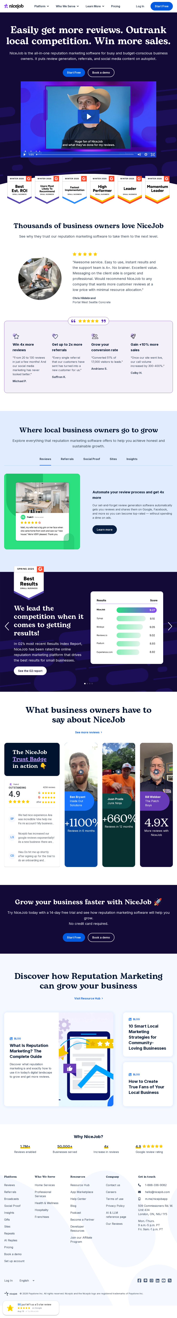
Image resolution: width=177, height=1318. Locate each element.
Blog (73, 1205)
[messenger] (145, 1280)
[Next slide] (170, 626)
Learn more (105, 529)
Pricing (8, 1247)
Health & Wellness (46, 1203)
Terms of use (114, 1199)
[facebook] (139, 1280)
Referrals (10, 1192)
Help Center (78, 1199)
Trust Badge (29, 759)
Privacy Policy (115, 1205)
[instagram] (151, 1280)
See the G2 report (31, 671)
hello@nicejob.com (157, 1192)
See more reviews (87, 732)
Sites (7, 1226)
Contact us (113, 1185)
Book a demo (101, 72)
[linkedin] (158, 1280)
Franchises (42, 1217)
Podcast (75, 1212)
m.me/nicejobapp (156, 1199)
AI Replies (10, 1240)
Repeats (9, 1233)
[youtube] (164, 1280)
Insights (9, 1212)
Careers (111, 1192)
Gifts (7, 1219)
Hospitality (41, 1210)
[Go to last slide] (7, 626)
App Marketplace (81, 1192)
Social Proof (12, 1205)
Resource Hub (80, 1185)
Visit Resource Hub (87, 998)
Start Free (162, 6)
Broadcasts (11, 1199)
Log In (140, 6)
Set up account (14, 1261)
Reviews (9, 1185)
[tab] (45, 459)
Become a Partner (82, 1219)
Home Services (45, 1185)
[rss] (170, 1280)
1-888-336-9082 (156, 1185)
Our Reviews (114, 1223)
